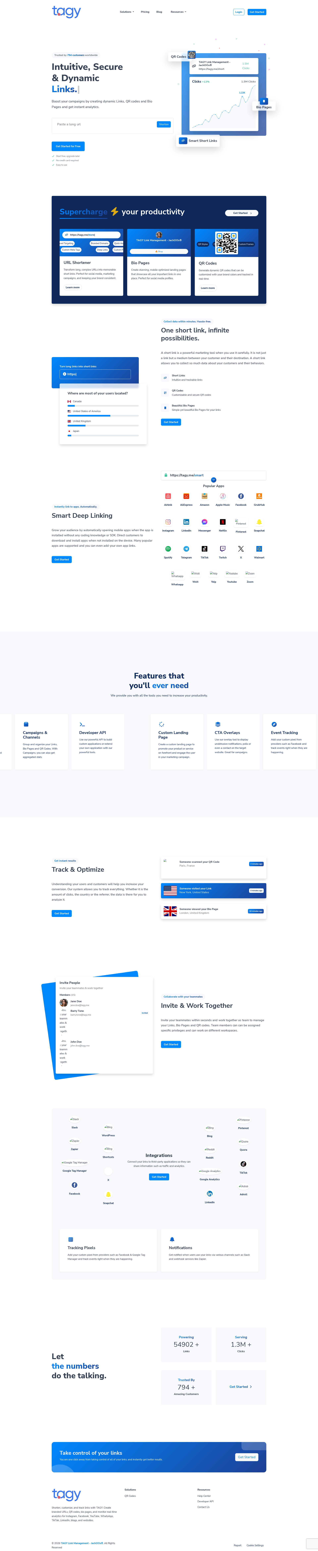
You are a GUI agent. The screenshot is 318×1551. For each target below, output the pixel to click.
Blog (159, 12)
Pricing (145, 12)
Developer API (205, 1501)
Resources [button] (177, 12)
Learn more (73, 287)
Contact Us (203, 1507)
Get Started (257, 12)
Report (237, 1545)
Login (238, 12)
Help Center (204, 1496)
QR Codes (130, 1496)
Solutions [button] (126, 12)
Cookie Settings (255, 1545)
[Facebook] (155, 245)
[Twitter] (162, 245)
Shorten (164, 124)
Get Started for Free (68, 146)
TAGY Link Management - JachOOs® (82, 1543)
